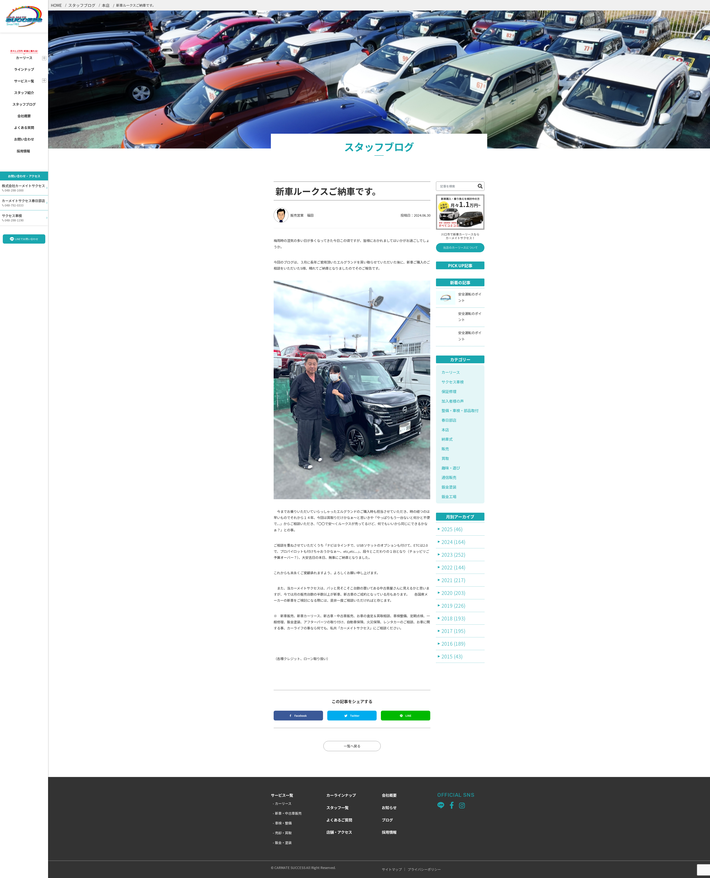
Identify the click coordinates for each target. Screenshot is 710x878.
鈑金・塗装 (283, 842)
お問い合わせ (24, 139)
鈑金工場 (449, 496)
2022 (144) (453, 567)
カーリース (451, 372)
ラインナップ (24, 69)
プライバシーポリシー (424, 869)
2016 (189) (453, 643)
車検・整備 (283, 823)
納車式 (447, 439)
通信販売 (449, 477)
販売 (445, 448)
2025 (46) (452, 529)
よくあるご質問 (339, 820)
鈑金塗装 (449, 487)
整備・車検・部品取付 (460, 410)
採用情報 (23, 150)
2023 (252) (453, 554)
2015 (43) (452, 656)
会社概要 (24, 115)
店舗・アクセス (339, 832)
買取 (445, 458)
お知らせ (389, 807)
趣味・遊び (451, 468)
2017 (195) (453, 630)
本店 (106, 5)
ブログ (387, 820)
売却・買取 (283, 832)
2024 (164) (453, 541)
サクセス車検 (453, 382)
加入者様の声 (453, 401)
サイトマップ (392, 869)
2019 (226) (453, 605)
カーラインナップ (341, 795)
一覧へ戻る (352, 746)
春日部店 (449, 420)
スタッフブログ (24, 104)
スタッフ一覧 (337, 807)
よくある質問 (24, 127)
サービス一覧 (24, 80)
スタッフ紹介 (24, 92)
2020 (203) (453, 592)
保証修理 (449, 391)
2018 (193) (453, 618)
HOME (56, 5)
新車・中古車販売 (288, 813)
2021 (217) (453, 580)
